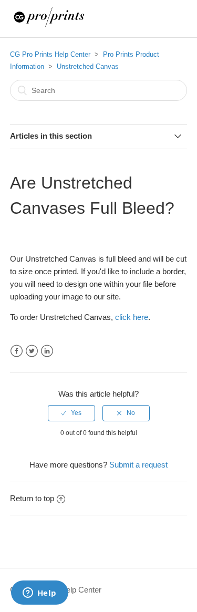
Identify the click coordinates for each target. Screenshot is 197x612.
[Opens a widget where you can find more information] (39, 593)
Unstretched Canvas (88, 66)
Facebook (16, 351)
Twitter (31, 351)
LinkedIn (47, 351)
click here (131, 317)
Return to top (32, 498)
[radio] (71, 413)
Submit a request (138, 464)
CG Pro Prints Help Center (50, 54)
